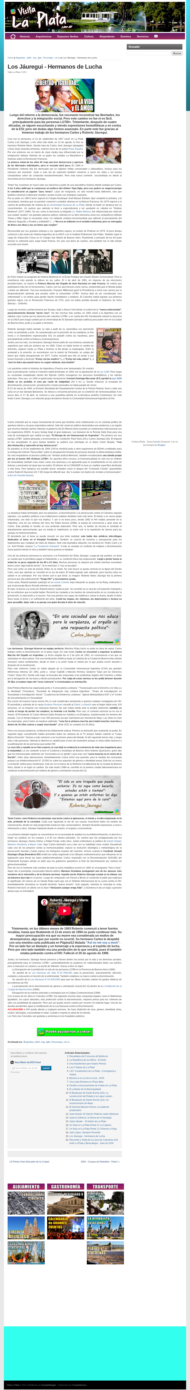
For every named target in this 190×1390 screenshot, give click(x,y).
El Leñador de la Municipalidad (85, 1089)
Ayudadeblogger (49, 1385)
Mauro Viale (36, 844)
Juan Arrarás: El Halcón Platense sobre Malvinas (94, 1114)
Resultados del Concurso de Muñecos (88, 1056)
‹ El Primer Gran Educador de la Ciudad (29, 1161)
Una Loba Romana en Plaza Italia (86, 1082)
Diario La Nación (82, 704)
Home (10, 58)
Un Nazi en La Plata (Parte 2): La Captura (90, 1125)
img (34, 58)
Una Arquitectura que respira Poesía (87, 1063)
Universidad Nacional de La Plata (67, 205)
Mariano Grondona (17, 844)
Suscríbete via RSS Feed (27, 1062)
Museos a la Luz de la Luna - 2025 (86, 1078)
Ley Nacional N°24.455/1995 (45, 979)
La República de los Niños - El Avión (87, 1060)
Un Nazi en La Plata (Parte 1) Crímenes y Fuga (93, 1129)
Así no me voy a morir (102, 942)
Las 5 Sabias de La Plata (82, 1067)
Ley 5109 (117, 378)
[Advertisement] (51, 47)
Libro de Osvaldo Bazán (20, 475)
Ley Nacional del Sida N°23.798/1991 (52, 973)
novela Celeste (61, 582)
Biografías (20, 58)
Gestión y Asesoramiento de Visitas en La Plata (93, 1085)
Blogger (161, 445)
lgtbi (39, 58)
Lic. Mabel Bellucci (81, 211)
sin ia (57, 58)
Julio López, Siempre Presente (84, 1132)
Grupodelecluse (79, 1385)
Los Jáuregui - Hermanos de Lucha (55, 66)
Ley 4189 (104, 372)
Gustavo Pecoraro (53, 704)
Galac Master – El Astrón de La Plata (87, 1121)
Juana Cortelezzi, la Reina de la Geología (90, 1117)
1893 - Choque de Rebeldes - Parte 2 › (100, 1161)
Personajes (48, 58)
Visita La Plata (13, 1385)
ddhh (29, 58)
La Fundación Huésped (46, 546)
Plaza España (75, 149)
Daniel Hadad (114, 841)
